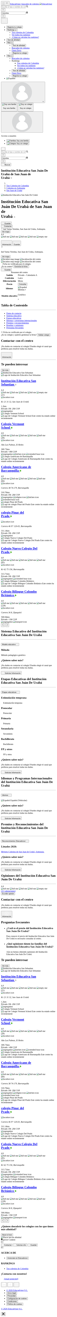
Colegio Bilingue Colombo (19, 593)
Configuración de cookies (17, 1299)
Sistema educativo (13, 316)
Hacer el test (7, 1235)
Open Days (16, 50)
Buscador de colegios (21, 48)
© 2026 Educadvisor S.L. (17, 1290)
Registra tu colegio (14, 27)
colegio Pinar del (12, 514)
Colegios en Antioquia (15, 188)
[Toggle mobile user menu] (22, 122)
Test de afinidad (13, 40)
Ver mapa (5, 232)
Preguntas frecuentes (15, 328)
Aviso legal (11, 1293)
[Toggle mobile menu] (5, 3)
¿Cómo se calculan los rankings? (25, 37)
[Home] (7, 183)
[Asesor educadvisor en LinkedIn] (4, 1284)
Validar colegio (43, 335)
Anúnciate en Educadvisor (17, 1258)
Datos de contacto (13, 313)
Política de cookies (14, 1304)
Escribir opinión (8, 894)
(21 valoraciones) (8, 891)
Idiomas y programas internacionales (21, 320)
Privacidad (11, 1296)
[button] (31, 78)
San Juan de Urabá (14, 190)
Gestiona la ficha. (21, 267)
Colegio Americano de (16, 468)
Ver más (5, 370)
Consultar (22, 284)
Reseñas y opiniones (14, 325)
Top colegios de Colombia (23, 32)
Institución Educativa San (18, 382)
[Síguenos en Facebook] (10, 1284)
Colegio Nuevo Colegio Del (19, 550)
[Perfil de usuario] (23, 92)
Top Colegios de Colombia (17, 186)
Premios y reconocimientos (17, 323)
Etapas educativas (13, 318)
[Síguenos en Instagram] (16, 1284)
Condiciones (12, 1301)
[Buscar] (3, 149)
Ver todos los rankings (21, 35)
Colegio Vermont (12, 425)
